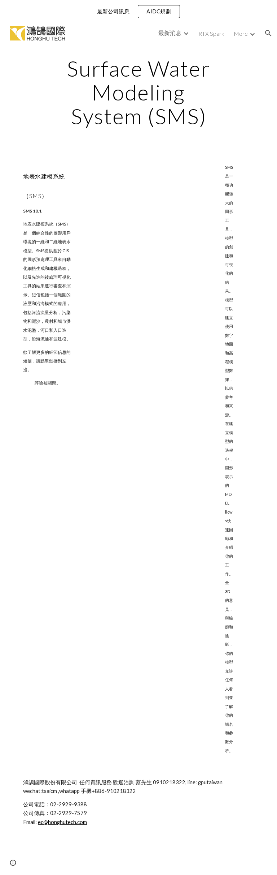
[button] (268, 33)
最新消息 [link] (169, 32)
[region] (138, 11)
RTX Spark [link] (211, 33)
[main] (138, 92)
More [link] (241, 33)
